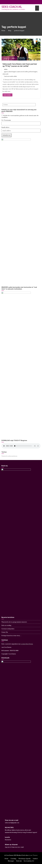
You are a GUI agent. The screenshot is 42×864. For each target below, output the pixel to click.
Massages (11, 861)
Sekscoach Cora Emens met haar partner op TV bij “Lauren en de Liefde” (20, 65)
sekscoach (5, 74)
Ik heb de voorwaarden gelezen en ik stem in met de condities (19, 116)
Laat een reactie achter (10, 76)
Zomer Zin (4, 632)
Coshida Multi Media (26, 644)
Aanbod (35, 858)
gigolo (6, 71)
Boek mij (18, 861)
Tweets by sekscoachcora (9, 456)
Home (6, 858)
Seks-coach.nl (12, 7)
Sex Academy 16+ (29, 861)
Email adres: (5, 127)
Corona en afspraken (7, 629)
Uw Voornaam (6, 120)
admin (5, 69)
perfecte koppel (32, 71)
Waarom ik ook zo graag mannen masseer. (14, 622)
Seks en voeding (6, 625)
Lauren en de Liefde (22, 71)
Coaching (13, 858)
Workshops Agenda (24, 858)
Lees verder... (7, 95)
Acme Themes (33, 855)
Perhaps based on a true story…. (11, 635)
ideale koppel (12, 71)
